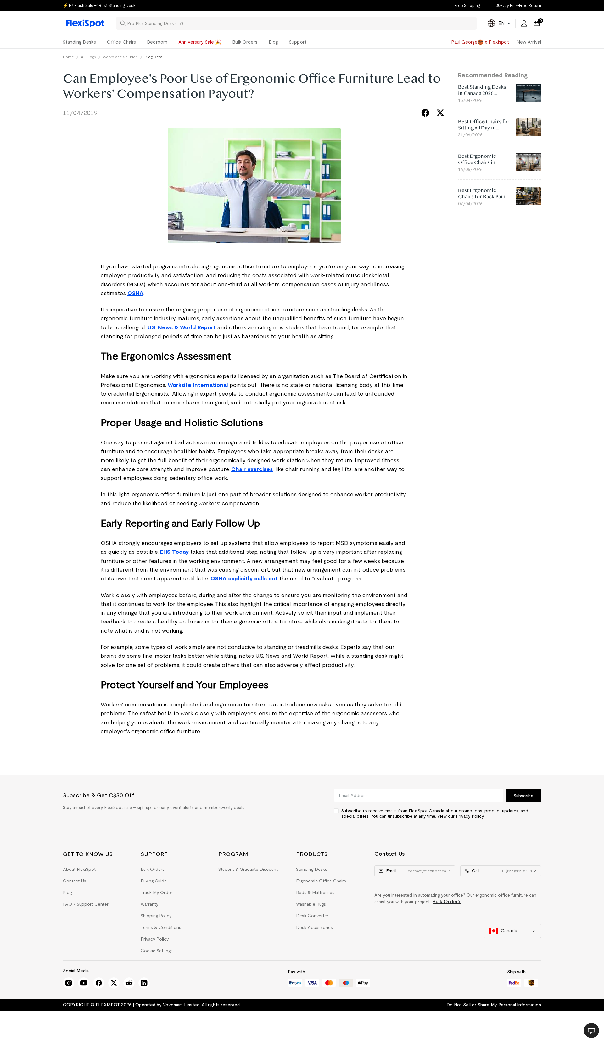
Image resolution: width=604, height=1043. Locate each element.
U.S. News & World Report (182, 327)
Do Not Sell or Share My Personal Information (493, 1004)
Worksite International (198, 385)
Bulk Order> (447, 901)
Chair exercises (252, 469)
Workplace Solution (120, 57)
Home (68, 57)
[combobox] (300, 23)
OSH (133, 293)
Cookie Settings (157, 950)
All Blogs (88, 57)
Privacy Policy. (470, 816)
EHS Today (174, 552)
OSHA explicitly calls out (244, 578)
